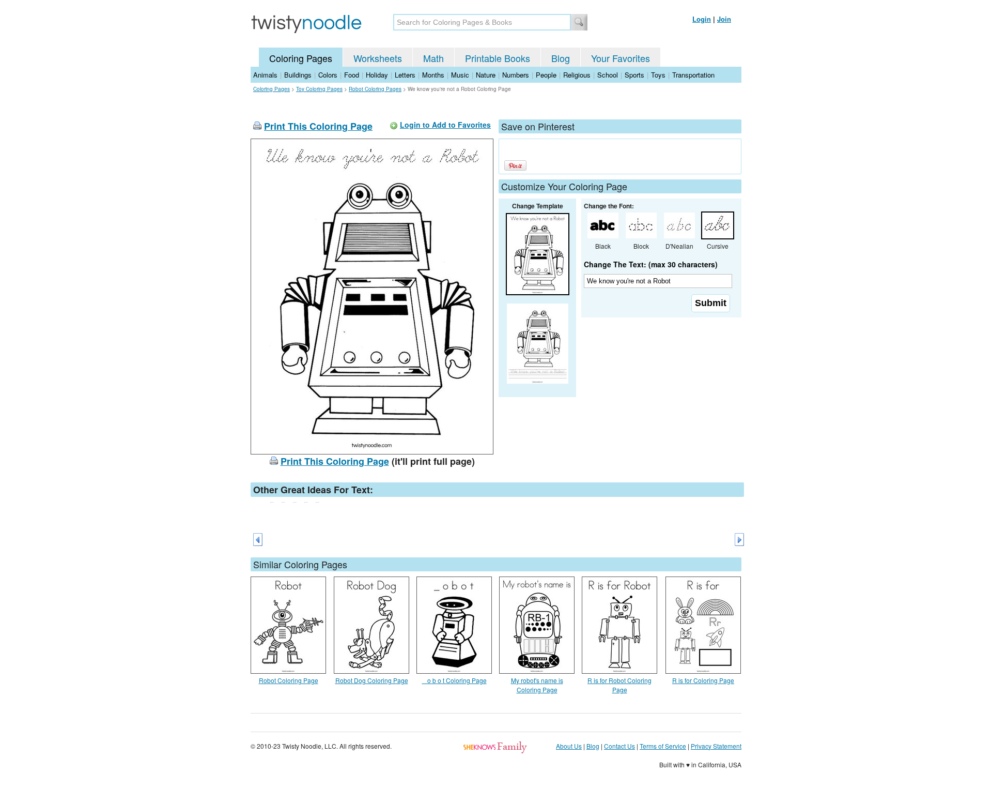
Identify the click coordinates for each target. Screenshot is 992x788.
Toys (658, 75)
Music (460, 75)
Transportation (693, 75)
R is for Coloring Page (703, 680)
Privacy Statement (716, 745)
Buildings (298, 75)
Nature (485, 75)
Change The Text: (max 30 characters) (651, 264)
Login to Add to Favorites (445, 124)
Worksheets (377, 58)
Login (701, 19)
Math (433, 58)
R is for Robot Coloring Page (619, 685)
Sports (634, 75)
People (546, 75)
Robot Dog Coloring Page (371, 680)
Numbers (515, 75)
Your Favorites (620, 58)
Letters (405, 75)
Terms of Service (663, 745)
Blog (560, 58)
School (607, 75)
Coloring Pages (300, 58)
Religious (577, 75)
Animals (265, 75)
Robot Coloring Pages (375, 89)
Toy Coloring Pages (319, 89)
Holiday (377, 75)
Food (351, 75)
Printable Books (497, 58)
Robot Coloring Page (288, 680)
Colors (327, 75)
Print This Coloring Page (318, 126)
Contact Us (619, 745)
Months (433, 75)
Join (724, 19)
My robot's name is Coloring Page (537, 685)
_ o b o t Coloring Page (454, 680)
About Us (569, 745)
